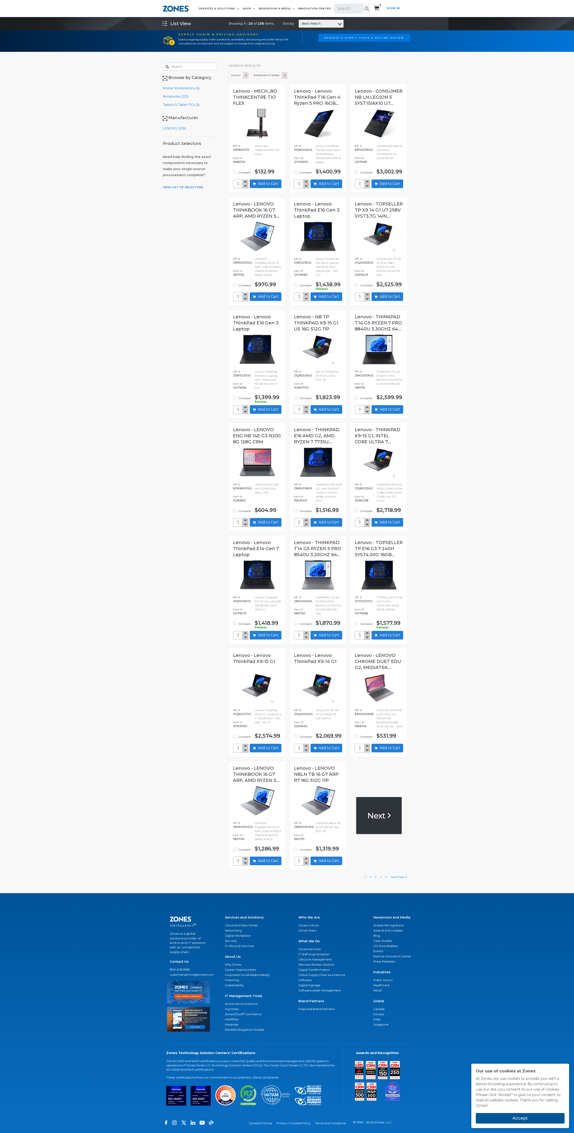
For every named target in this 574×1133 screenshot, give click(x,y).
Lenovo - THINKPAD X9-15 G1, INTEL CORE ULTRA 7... (377, 435)
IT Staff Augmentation (314, 954)
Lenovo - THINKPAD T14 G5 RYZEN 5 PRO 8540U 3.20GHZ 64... (317, 548)
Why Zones (233, 964)
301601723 (301, 387)
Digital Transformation (314, 969)
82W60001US (242, 488)
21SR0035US (302, 262)
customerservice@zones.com (188, 974)
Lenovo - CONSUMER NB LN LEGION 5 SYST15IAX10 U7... (378, 97)
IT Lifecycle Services (239, 946)
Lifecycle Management (315, 959)
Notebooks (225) (175, 96)
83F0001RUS (363, 149)
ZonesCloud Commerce (243, 1014)
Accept (520, 1118)
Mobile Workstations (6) (181, 88)
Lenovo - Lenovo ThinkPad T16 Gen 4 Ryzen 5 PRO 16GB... (317, 97)
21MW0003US (304, 827)
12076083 (301, 274)
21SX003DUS (242, 601)
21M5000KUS (303, 488)
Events (378, 951)
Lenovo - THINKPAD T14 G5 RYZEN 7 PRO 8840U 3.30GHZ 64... (378, 323)
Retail (377, 990)
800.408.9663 (180, 969)
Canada (379, 1009)
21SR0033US (241, 375)
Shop (247, 8)
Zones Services (309, 949)
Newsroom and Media (391, 917)
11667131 (360, 387)
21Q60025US (363, 488)
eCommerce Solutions (241, 1004)
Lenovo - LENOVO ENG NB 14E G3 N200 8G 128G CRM (257, 435)
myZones (232, 1009)
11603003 (300, 500)
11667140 (299, 613)
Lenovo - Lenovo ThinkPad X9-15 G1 (254, 658)
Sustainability (234, 985)
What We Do (309, 941)
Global (378, 1001)
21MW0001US (242, 262)
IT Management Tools (243, 996)
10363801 (239, 500)
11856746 (360, 726)
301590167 (240, 726)
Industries (381, 972)
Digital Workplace (238, 935)
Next (377, 815)
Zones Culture (308, 925)
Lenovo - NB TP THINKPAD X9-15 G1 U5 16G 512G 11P (316, 323)
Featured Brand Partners (316, 1009)
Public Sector (383, 980)
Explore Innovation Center (392, 956)
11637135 (238, 274)
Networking (233, 930)
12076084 (240, 387)
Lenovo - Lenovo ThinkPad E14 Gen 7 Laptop (256, 548)
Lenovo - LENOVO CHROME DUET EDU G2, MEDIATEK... (378, 661)
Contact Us (179, 962)
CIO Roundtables (385, 946)
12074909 (301, 162)
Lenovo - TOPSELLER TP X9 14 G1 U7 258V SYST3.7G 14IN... (379, 210)
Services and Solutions (244, 917)
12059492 (300, 726)
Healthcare (381, 985)
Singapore (381, 1024)
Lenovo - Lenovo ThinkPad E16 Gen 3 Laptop (316, 210)
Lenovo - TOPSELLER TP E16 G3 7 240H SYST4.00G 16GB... (379, 548)
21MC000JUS (303, 601)
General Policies (260, 1123)
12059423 (361, 274)
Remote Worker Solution (316, 964)
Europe (378, 1014)
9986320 (239, 162)
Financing (232, 980)
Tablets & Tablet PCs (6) (181, 105)
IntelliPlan (232, 1019)
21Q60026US (303, 375)
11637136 (238, 839)
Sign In (393, 8)
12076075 (239, 613)
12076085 (361, 613)
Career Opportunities (240, 969)
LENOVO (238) (174, 128)
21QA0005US (364, 262)
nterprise (231, 1024)
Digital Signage (309, 985)
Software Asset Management (319, 990)
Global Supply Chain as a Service (321, 975)
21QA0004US (303, 714)
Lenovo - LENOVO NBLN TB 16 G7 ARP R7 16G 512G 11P (316, 774)
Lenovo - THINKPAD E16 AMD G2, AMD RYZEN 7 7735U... (316, 435)
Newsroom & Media (275, 8)
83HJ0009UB (364, 714)
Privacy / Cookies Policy (293, 1123)
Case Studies (382, 941)
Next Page (398, 877)
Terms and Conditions (330, 1123)
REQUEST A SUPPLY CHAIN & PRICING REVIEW (364, 37)
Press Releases (384, 961)
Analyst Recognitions (388, 925)
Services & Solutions (217, 8)
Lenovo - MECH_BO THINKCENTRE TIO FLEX (255, 97)
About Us (233, 957)
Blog (376, 935)
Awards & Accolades (388, 930)
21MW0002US (243, 827)
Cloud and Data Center (241, 925)
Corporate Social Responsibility (247, 975)
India (376, 1019)
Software (305, 980)
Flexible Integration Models (244, 1029)
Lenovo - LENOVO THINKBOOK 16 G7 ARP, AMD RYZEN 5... (256, 210)
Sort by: (302, 24)
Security (231, 941)
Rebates (322, 289)
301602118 (361, 500)
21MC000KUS (364, 375)
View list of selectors (183, 187)
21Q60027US (242, 714)
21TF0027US (363, 601)
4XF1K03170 (241, 149)
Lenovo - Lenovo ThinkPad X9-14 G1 (315, 658)
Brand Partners (311, 1001)
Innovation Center (314, 8)
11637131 (299, 839)
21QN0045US (303, 149)
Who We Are (309, 917)
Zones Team (307, 930)
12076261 (361, 162)
